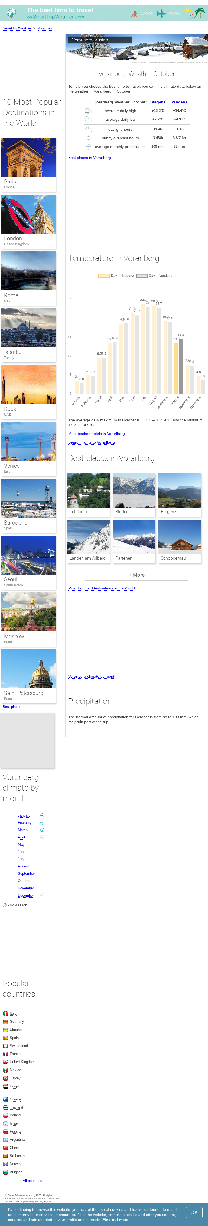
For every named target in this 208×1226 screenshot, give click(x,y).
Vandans (179, 102)
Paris (10, 181)
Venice (12, 466)
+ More (137, 575)
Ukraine (16, 1030)
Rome (11, 295)
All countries (32, 1181)
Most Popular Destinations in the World (101, 588)
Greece (15, 1099)
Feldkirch (78, 511)
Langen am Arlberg (88, 558)
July (21, 859)
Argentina (17, 1140)
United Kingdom (16, 244)
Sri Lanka (17, 1156)
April (21, 837)
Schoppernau (173, 558)
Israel (14, 1123)
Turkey (9, 358)
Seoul (10, 579)
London (13, 238)
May (21, 845)
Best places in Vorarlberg (89, 157)
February (25, 823)
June (21, 852)
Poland (15, 1115)
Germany (17, 1022)
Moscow (14, 636)
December (26, 895)
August (23, 866)
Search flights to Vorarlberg (91, 442)
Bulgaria (16, 1172)
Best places (12, 707)
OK (194, 1212)
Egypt (14, 1086)
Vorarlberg (45, 28)
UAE (7, 414)
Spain (8, 528)
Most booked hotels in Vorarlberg (96, 433)
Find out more (115, 1219)
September (26, 873)
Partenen (123, 558)
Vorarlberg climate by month (92, 676)
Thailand (16, 1107)
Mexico (15, 1070)
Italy (7, 301)
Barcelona (16, 522)
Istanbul (13, 352)
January (24, 815)
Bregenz (157, 102)
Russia (9, 642)
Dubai (11, 409)
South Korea (13, 585)
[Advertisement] (137, 202)
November (26, 888)
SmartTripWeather (17, 28)
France (9, 187)
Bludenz (123, 511)
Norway (15, 1164)
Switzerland (19, 1046)
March (23, 830)
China (14, 1148)
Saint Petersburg (23, 693)
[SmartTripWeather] (104, 20)
